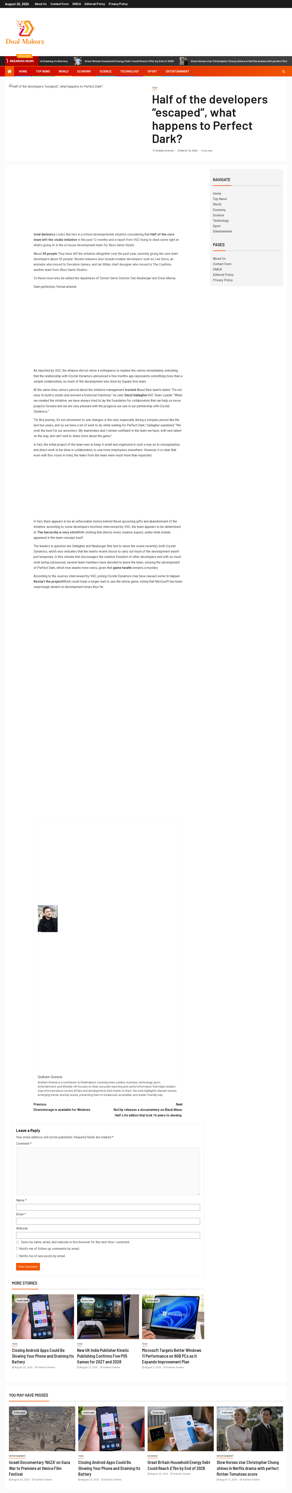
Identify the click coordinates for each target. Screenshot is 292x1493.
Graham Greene (165, 150)
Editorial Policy (95, 4)
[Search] (283, 71)
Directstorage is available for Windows (62, 1107)
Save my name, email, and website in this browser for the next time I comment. (75, 1242)
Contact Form (59, 4)
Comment (24, 1143)
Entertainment (177, 71)
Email (21, 1214)
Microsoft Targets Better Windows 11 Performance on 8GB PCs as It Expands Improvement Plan (171, 1356)
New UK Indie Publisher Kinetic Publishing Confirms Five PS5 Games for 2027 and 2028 (103, 1356)
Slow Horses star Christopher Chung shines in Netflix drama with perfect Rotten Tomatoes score (216, 61)
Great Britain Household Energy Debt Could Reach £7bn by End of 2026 (93, 61)
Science (105, 71)
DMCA (77, 4)
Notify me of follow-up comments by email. (49, 1249)
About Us (41, 4)
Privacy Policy (118, 4)
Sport (152, 71)
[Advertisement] (108, 202)
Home (23, 71)
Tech (154, 88)
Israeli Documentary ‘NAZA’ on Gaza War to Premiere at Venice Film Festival (39, 1468)
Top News (43, 71)
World (64, 71)
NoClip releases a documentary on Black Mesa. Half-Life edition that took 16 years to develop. (148, 1109)
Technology (129, 71)
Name (21, 1200)
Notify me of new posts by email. (42, 1256)
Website (22, 1228)
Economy (84, 71)
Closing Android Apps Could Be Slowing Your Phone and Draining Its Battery (43, 1356)
